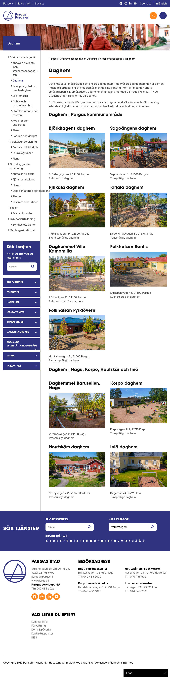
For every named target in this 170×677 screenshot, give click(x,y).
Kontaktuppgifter (42, 633)
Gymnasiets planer (24, 224)
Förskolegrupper (22, 153)
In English (161, 3)
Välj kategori (119, 519)
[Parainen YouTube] (56, 596)
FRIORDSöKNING (56, 519)
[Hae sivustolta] (33, 266)
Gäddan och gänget (24, 136)
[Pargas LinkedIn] (130, 4)
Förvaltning (38, 625)
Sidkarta (39, 3)
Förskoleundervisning (23, 141)
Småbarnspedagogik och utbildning (78, 58)
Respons (8, 3)
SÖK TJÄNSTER (21, 529)
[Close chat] (165, 673)
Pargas (53, 58)
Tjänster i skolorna (24, 179)
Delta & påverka (41, 629)
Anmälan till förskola (25, 147)
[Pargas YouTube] (135, 4)
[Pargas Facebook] (121, 4)
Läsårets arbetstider (25, 202)
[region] (146, 673)
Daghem (17, 80)
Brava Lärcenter (22, 213)
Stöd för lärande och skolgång (31, 190)
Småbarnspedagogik (22, 57)
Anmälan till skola (23, 173)
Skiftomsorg (20, 95)
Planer (16, 130)
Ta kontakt (24, 3)
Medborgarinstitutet (22, 230)
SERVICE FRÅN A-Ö (56, 536)
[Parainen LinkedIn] (49, 596)
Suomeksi (146, 3)
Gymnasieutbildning (22, 219)
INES (34, 637)
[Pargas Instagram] (126, 4)
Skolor (14, 207)
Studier (17, 196)
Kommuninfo (39, 621)
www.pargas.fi (40, 580)
